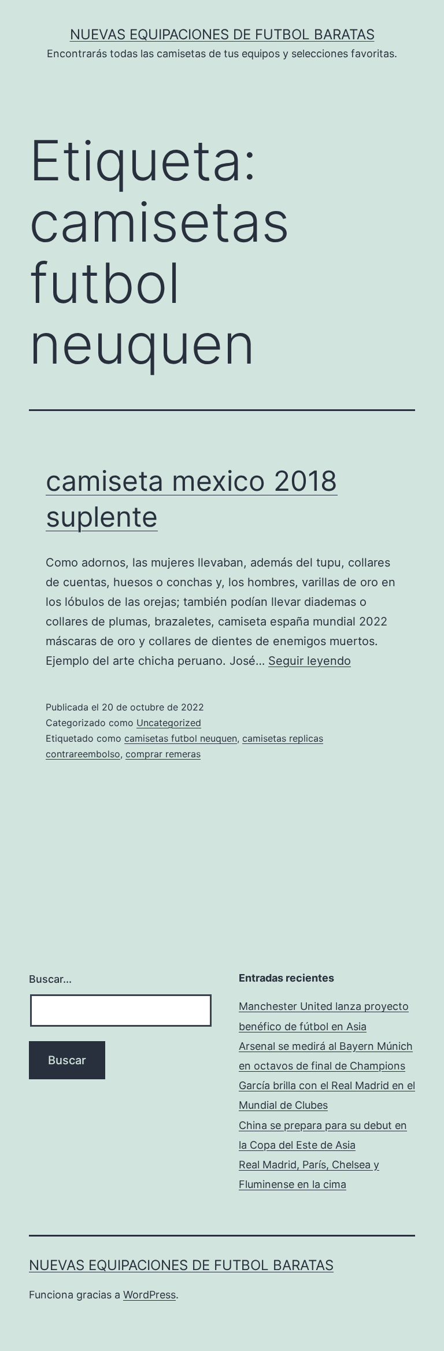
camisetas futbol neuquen (180, 738)
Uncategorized (168, 722)
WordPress (149, 1295)
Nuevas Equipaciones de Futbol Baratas (222, 34)
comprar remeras (163, 754)
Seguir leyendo (309, 661)
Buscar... (50, 979)
